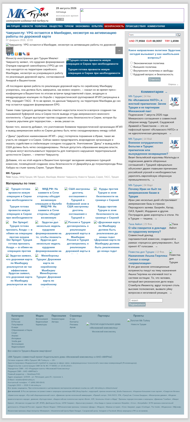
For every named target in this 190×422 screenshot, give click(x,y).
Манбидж (51, 177)
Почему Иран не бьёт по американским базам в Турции (144, 193)
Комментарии (156, 26)
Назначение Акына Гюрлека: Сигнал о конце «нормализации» (148, 259)
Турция (115, 177)
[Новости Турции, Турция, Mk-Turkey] (138, 320)
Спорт (14, 333)
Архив (73, 327)
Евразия (15, 319)
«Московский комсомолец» (79, 357)
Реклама (74, 324)
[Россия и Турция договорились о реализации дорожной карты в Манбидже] (79, 222)
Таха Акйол (135, 224)
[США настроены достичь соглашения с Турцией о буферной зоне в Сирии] (79, 189)
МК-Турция (13, 26)
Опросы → (173, 84)
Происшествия (136, 26)
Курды (15, 177)
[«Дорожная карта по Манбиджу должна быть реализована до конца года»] (108, 222)
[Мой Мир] (20, 54)
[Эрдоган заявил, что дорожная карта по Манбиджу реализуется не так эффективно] (20, 255)
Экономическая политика (148, 63)
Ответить (154, 79)
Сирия (99, 177)
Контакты (74, 322)
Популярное (17, 324)
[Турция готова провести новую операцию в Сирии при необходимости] (20, 189)
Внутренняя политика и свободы (153, 70)
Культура (97, 26)
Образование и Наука (22, 330)
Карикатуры (41, 324)
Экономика (82, 26)
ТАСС (107, 177)
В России (16, 322)
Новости (27, 26)
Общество (56, 26)
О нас (72, 319)
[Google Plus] (28, 54)
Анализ (15, 336)
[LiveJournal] (24, 54)
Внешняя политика (144, 67)
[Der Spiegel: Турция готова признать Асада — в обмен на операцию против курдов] (20, 222)
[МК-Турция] (29, 14)
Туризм (68, 26)
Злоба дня (16, 341)
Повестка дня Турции (141, 252)
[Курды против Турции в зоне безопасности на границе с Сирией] (108, 189)
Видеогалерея (18, 347)
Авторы (55, 322)
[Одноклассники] (16, 54)
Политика (41, 26)
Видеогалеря (42, 322)
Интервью (16, 338)
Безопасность (114, 26)
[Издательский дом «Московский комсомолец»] (103, 324)
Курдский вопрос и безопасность (153, 74)
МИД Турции (25, 177)
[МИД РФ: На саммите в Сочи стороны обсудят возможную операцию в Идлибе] (50, 189)
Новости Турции (86, 177)
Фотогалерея (18, 344)
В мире (15, 327)
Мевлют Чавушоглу (67, 177)
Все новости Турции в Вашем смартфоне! (30, 351)
